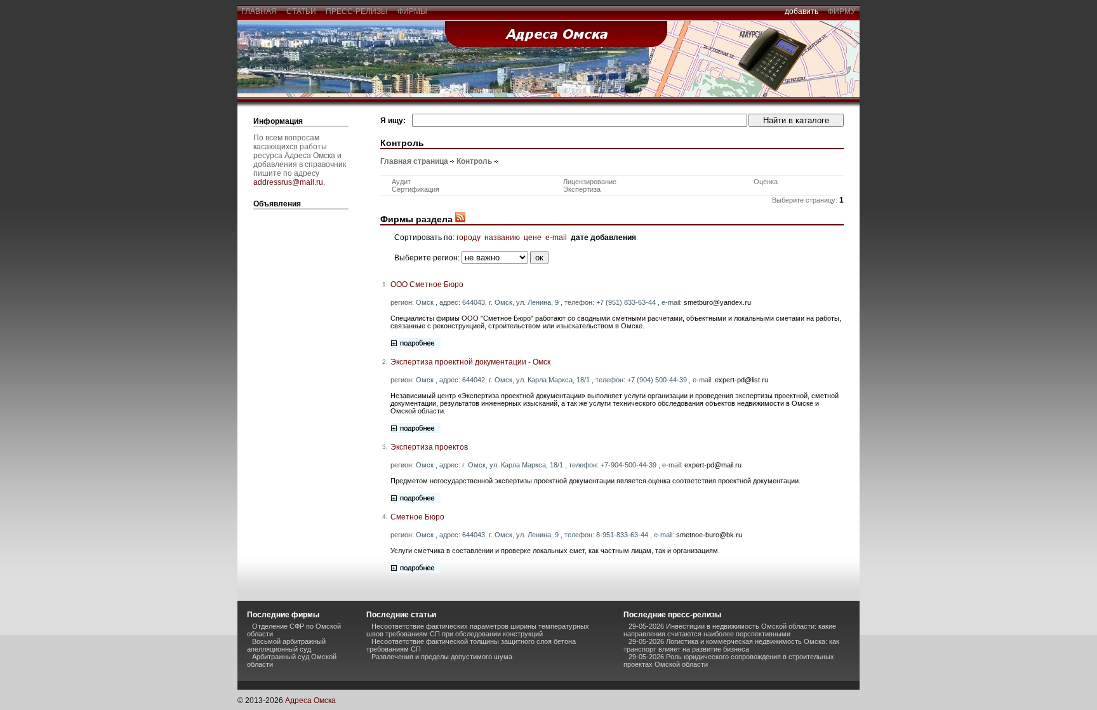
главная (259, 11)
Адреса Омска (310, 700)
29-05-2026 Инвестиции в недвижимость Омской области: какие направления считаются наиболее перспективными (729, 630)
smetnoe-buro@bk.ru (709, 535)
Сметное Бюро (417, 516)
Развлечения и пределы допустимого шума (441, 656)
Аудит (401, 181)
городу (468, 237)
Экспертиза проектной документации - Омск (470, 362)
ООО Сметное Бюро (426, 284)
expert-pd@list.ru (741, 380)
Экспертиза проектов (429, 447)
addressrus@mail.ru (288, 182)
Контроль (474, 161)
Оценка (766, 181)
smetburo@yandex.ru (717, 302)
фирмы (412, 11)
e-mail (556, 237)
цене (533, 237)
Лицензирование (589, 181)
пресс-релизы (357, 11)
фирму (842, 11)
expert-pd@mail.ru (712, 465)
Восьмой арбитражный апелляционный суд (286, 645)
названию (502, 237)
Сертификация (415, 189)
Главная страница (414, 161)
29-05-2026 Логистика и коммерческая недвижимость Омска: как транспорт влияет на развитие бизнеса (731, 645)
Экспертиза (582, 189)
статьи (301, 11)
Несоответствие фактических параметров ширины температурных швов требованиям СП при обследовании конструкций (477, 630)
